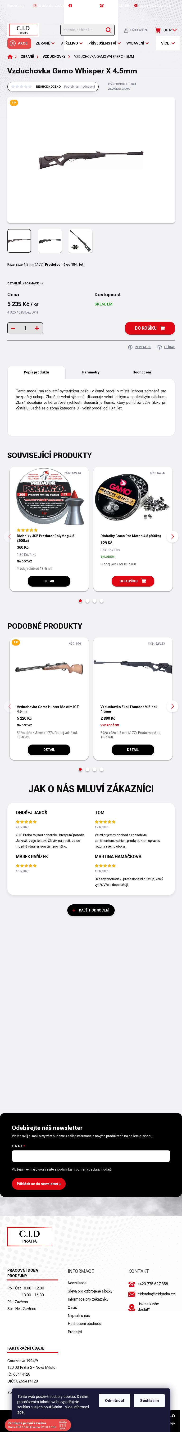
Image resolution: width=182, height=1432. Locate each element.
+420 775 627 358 (153, 1284)
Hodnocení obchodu (84, 1323)
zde (20, 1412)
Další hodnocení (94, 910)
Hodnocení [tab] (142, 372)
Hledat (108, 30)
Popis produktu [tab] (36, 372)
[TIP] (49, 671)
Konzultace (15, 6)
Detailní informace (23, 283)
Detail (49, 581)
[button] (80, 601)
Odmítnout (114, 1400)
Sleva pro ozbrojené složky (90, 1291)
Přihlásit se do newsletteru (39, 1184)
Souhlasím (149, 1400)
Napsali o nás (79, 1315)
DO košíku (146, 328)
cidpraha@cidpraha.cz (156, 1294)
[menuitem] (19, 43)
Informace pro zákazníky (88, 1299)
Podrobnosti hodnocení (79, 86)
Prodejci (75, 1332)
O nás (72, 1307)
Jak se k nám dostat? (148, 1306)
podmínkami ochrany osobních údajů (84, 1169)
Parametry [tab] (90, 372)
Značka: (119, 88)
